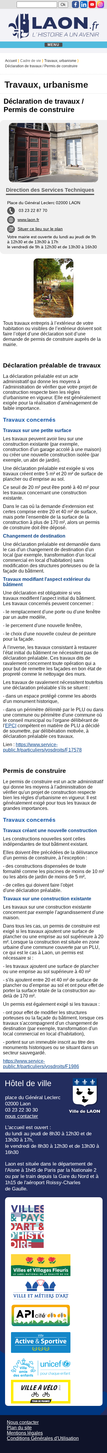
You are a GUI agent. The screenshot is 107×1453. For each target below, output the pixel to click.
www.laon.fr (28, 219)
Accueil (11, 61)
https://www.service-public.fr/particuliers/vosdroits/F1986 (41, 1064)
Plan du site (19, 1427)
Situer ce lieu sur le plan (40, 228)
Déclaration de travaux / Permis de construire (41, 66)
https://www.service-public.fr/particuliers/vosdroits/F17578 (42, 747)
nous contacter (21, 1116)
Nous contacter (23, 1422)
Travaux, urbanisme (60, 61)
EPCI (10, 725)
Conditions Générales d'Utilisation (43, 1438)
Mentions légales (25, 1433)
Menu (54, 45)
